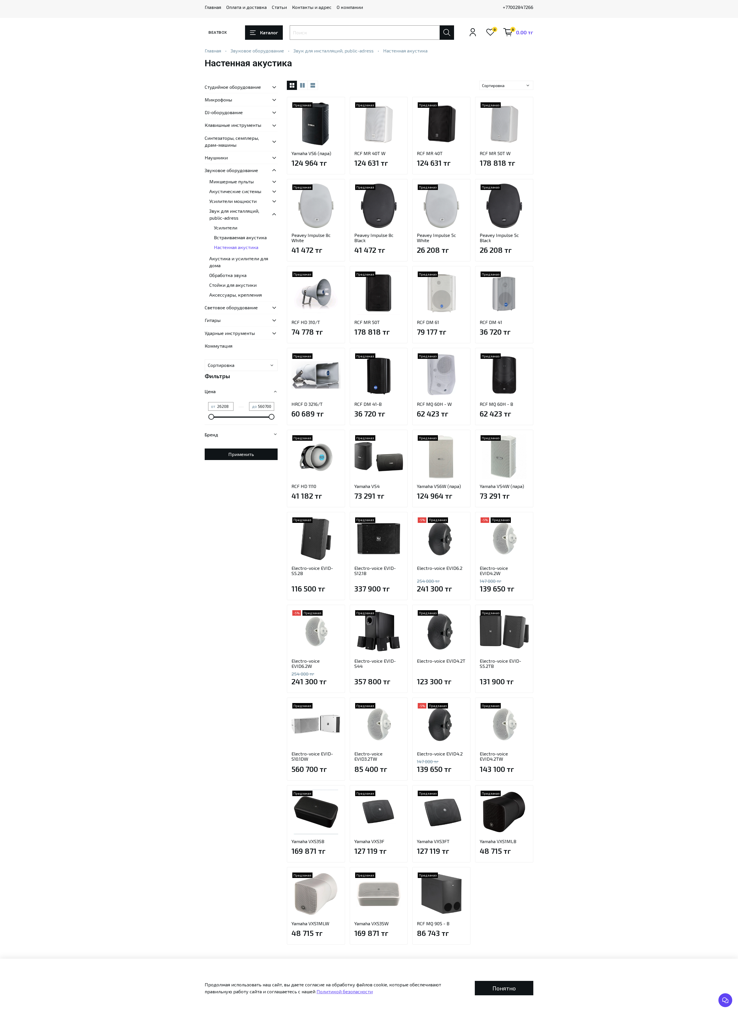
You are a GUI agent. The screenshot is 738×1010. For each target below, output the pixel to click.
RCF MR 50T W (495, 153)
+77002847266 (518, 7)
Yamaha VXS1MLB (498, 841)
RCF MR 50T (367, 322)
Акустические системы (235, 191)
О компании (350, 7)
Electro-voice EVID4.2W (494, 570)
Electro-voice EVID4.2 (440, 753)
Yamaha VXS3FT (433, 841)
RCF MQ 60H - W (434, 404)
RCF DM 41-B (368, 404)
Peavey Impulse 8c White (311, 237)
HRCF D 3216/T (307, 404)
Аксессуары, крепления (235, 294)
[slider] (211, 416)
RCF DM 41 (491, 322)
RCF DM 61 (428, 322)
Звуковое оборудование (257, 50)
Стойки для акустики (233, 285)
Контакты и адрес (312, 7)
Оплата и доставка (246, 7)
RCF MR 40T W (369, 153)
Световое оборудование (231, 307)
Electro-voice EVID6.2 (439, 568)
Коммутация (218, 345)
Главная (213, 7)
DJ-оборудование (224, 112)
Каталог (269, 32)
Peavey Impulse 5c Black (499, 237)
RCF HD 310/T (305, 322)
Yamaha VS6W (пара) (439, 486)
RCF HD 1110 (303, 486)
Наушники (216, 157)
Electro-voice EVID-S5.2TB (500, 663)
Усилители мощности (233, 201)
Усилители (225, 227)
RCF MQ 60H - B (496, 404)
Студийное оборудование (233, 87)
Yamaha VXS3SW (371, 923)
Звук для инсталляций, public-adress (333, 50)
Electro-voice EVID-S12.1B (375, 570)
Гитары (213, 320)
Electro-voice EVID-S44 (375, 663)
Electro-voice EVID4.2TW (494, 756)
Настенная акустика (236, 247)
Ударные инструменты (230, 333)
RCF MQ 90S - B (433, 923)
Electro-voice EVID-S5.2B (312, 570)
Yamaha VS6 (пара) (311, 153)
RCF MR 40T (430, 153)
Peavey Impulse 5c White (436, 237)
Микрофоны (218, 99)
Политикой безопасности (345, 991)
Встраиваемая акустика (240, 237)
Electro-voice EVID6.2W (305, 663)
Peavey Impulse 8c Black (374, 237)
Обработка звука (227, 275)
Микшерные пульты (231, 181)
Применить (241, 454)
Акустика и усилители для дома (238, 262)
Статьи (279, 7)
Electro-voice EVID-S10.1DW (312, 756)
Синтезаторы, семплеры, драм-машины (232, 141)
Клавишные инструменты (233, 125)
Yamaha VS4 (367, 486)
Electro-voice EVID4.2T (441, 661)
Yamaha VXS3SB (307, 841)
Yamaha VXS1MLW (310, 923)
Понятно (504, 988)
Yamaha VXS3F (369, 841)
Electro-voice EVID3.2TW (368, 756)
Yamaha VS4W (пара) (502, 486)
